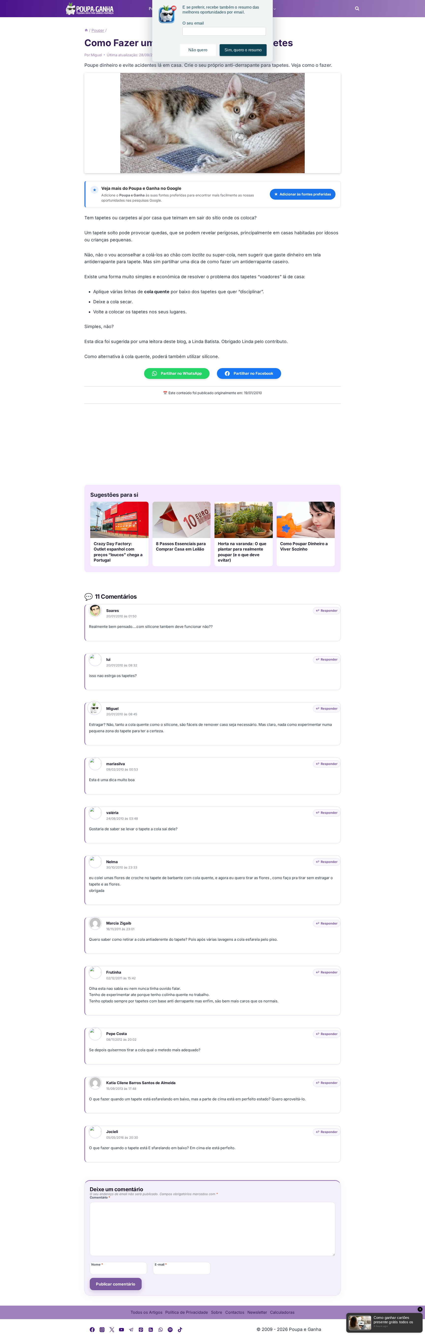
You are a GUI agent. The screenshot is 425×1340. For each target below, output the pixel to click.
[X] (112, 1330)
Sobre (216, 1312)
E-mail (161, 1264)
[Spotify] (170, 1330)
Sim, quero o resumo (243, 50)
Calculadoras (282, 1312)
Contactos (234, 1312)
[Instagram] (102, 1330)
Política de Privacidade (186, 1312)
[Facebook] (92, 1330)
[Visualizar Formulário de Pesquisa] (355, 8)
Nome (97, 1264)
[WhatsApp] (161, 1330)
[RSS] (151, 1330)
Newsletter (257, 1312)
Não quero (197, 50)
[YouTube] (121, 1330)
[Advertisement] (212, 443)
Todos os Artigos (146, 1312)
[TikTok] (180, 1330)
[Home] (86, 30)
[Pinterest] (141, 1330)
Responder (329, 610)
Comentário (100, 1197)
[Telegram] (131, 1330)
